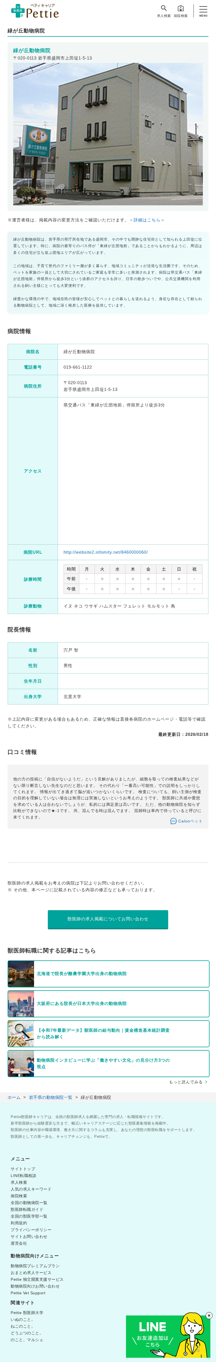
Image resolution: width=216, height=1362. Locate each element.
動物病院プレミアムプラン (35, 1266)
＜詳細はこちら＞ (147, 219)
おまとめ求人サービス (31, 1272)
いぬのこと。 (23, 1319)
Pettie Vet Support (28, 1293)
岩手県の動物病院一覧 (51, 1097)
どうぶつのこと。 (27, 1333)
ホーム (14, 1097)
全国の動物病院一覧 (29, 1202)
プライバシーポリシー (31, 1229)
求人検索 (164, 16)
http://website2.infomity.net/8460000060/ (106, 552)
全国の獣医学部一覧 (29, 1216)
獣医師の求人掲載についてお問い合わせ (108, 918)
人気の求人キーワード (31, 1189)
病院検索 (181, 16)
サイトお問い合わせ (29, 1236)
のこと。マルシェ (27, 1339)
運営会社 (19, 1243)
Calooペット (190, 821)
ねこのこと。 (23, 1326)
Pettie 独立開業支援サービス (37, 1279)
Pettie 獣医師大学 (27, 1312)
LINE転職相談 (23, 1175)
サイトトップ (23, 1169)
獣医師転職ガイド (27, 1209)
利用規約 (19, 1223)
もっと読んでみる (186, 1082)
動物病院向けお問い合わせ (35, 1286)
